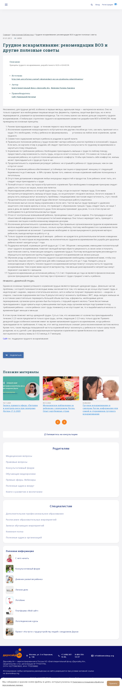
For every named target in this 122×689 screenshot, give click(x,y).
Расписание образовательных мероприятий (31, 519)
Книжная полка (14, 531)
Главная (6, 34)
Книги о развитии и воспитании (24, 491)
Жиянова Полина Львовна (63, 88)
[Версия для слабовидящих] (115, 4)
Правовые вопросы (16, 461)
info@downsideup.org (104, 656)
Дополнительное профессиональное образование (35, 513)
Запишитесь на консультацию (62, 434)
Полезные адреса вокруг (20, 485)
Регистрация (107, 4)
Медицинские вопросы (19, 456)
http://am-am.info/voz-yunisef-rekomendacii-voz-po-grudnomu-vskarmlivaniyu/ (47, 79)
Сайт (5, 338)
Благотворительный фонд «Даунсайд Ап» (31, 88)
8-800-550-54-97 (79, 655)
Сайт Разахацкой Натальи (24, 97)
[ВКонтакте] (13, 355)
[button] (57, 422)
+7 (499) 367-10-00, (66, 655)
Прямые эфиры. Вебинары (21, 479)
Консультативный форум (20, 467)
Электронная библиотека (23, 34)
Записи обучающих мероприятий (25, 525)
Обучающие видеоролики (21, 473)
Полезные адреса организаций (24, 537)
